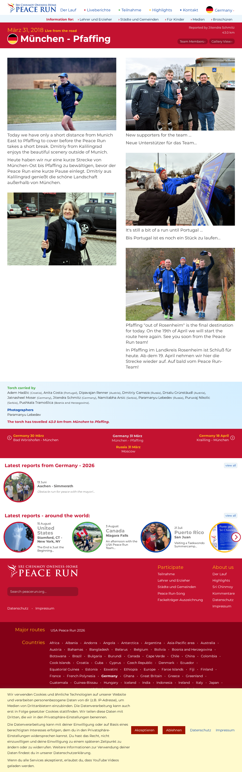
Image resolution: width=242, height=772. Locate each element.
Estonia (92, 669)
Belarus (122, 649)
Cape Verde (156, 656)
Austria (56, 649)
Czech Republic (140, 663)
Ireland (184, 682)
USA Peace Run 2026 (67, 630)
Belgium (141, 649)
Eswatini (111, 669)
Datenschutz (200, 730)
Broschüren (222, 19)
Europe (150, 669)
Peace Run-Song (171, 593)
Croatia (83, 663)
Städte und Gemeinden (139, 19)
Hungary (111, 682)
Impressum (225, 730)
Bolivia (160, 649)
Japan (214, 682)
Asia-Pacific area (181, 643)
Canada (134, 656)
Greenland (195, 676)
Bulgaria (95, 656)
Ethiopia (131, 669)
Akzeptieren (144, 730)
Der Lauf (68, 10)
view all (230, 465)
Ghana (129, 676)
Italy (200, 682)
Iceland (130, 682)
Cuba (99, 663)
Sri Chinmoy (222, 587)
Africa (55, 643)
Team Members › (192, 41)
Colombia (209, 656)
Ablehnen (174, 730)
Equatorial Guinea (65, 669)
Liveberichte (99, 10)
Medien (199, 19)
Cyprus (115, 663)
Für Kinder (175, 19)
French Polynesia (81, 676)
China (190, 656)
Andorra (91, 643)
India (146, 682)
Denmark (167, 663)
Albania (72, 643)
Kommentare (223, 593)
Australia (208, 643)
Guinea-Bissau (86, 682)
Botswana (58, 656)
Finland (207, 669)
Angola (109, 643)
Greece (174, 676)
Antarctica (130, 643)
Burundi (115, 656)
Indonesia (164, 682)
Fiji (192, 669)
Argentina (153, 643)
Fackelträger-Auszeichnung (180, 600)
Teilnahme (131, 10)
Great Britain (151, 676)
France (56, 676)
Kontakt (190, 10)
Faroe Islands (173, 669)
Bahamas (76, 649)
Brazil (77, 656)
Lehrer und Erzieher (96, 19)
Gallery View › (222, 41)
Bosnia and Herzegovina (192, 649)
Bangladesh (99, 649)
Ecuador (187, 663)
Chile (175, 656)
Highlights (162, 10)
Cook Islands (60, 663)
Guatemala (59, 682)
